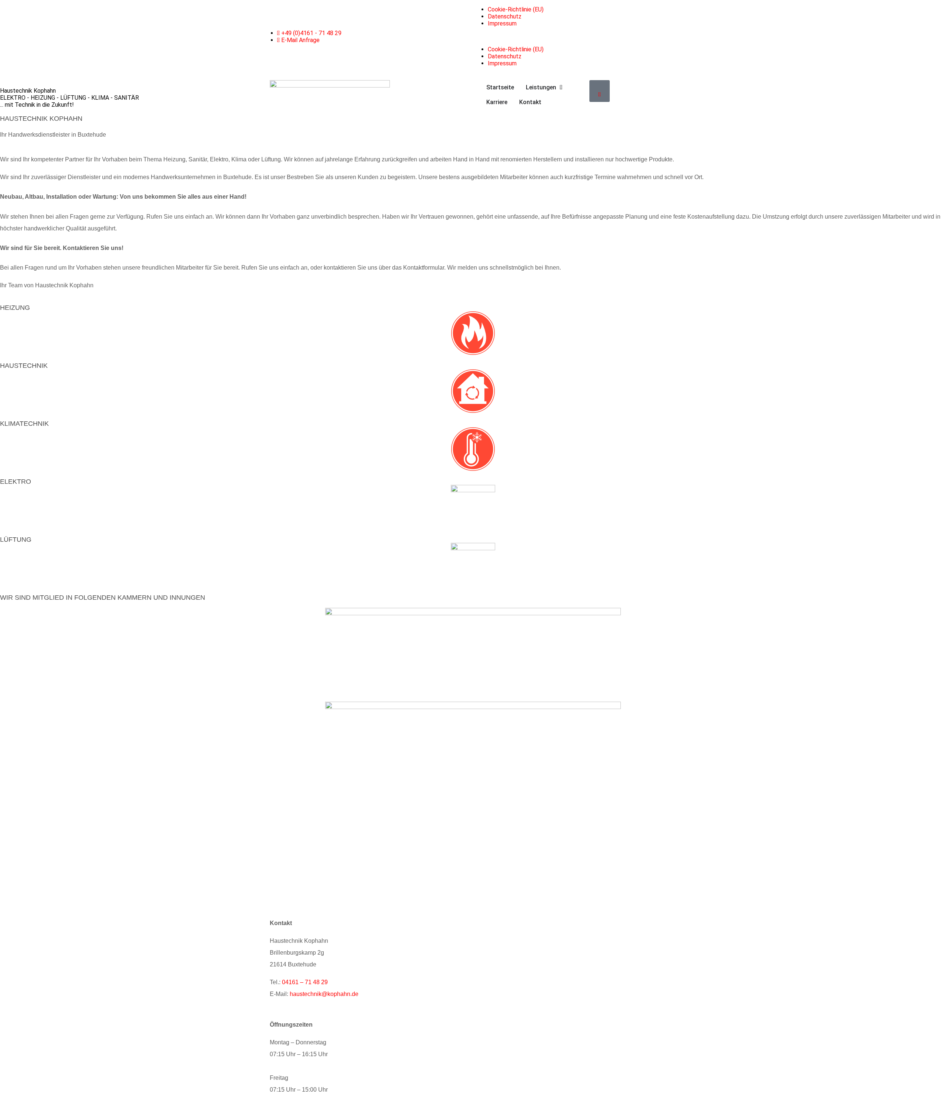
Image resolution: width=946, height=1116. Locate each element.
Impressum (502, 23)
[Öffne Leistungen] (561, 87)
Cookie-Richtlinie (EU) (516, 9)
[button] (578, 36)
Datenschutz (504, 16)
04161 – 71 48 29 (305, 982)
